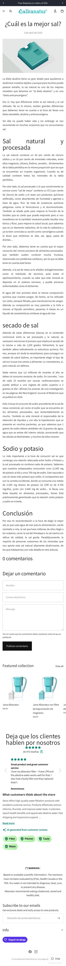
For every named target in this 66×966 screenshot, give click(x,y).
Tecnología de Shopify (46, 959)
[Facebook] (30, 952)
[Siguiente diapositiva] (59, 695)
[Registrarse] (58, 918)
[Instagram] (36, 952)
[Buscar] (10, 11)
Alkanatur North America (27, 959)
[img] (33, 748)
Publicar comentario (17, 646)
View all (59, 666)
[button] (6, 770)
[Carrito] (62, 11)
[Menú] (3, 11)
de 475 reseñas (31, 751)
